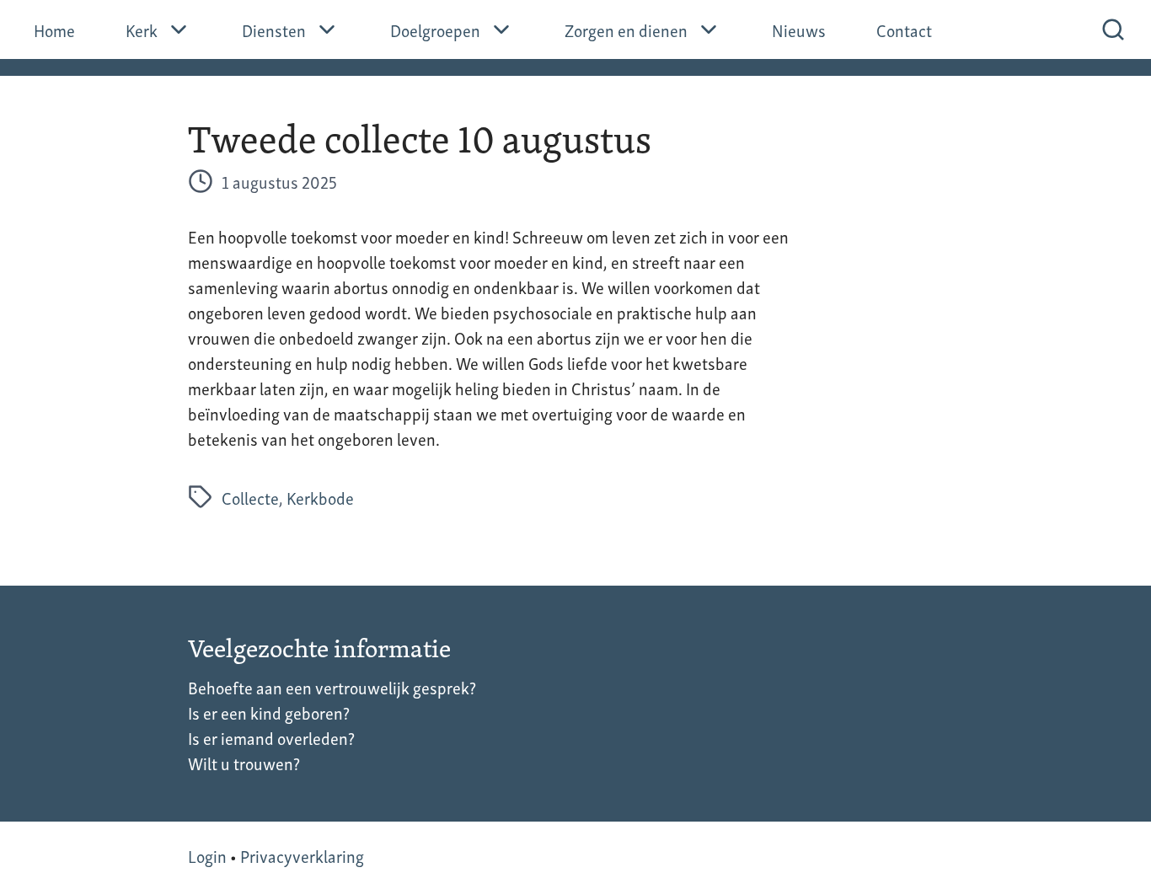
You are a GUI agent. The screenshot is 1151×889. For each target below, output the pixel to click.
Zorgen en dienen (626, 29)
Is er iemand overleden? (271, 737)
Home (54, 29)
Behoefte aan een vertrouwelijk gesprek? (332, 686)
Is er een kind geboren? (269, 712)
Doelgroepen (435, 29)
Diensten (274, 29)
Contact (904, 29)
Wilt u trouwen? (244, 762)
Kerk (142, 29)
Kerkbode (320, 497)
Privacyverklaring (302, 855)
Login (207, 855)
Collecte (250, 497)
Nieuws (799, 29)
